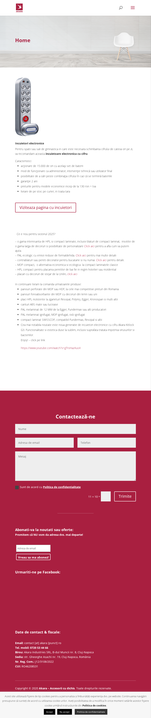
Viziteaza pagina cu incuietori (45, 207)
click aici (72, 274)
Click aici (89, 246)
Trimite (125, 496)
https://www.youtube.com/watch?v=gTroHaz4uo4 (51, 348)
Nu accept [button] (65, 711)
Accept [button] (49, 711)
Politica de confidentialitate (91, 711)
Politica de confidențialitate (62, 487)
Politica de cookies (94, 705)
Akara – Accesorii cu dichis (57, 688)
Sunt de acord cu (50, 487)
